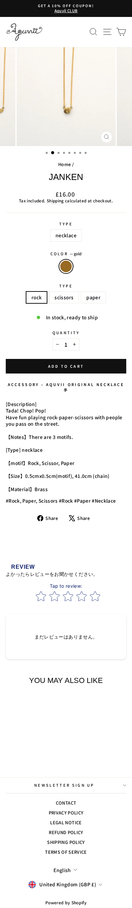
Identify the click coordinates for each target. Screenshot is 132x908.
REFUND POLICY (66, 832)
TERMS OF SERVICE (66, 852)
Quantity (66, 332)
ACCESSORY (23, 384)
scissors (63, 297)
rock (36, 297)
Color (66, 253)
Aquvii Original (70, 384)
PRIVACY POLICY (66, 812)
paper (93, 297)
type (66, 223)
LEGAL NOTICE (66, 822)
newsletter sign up (64, 785)
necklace (66, 235)
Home (64, 164)
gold (66, 266)
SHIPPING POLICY (66, 842)
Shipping (55, 200)
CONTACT (66, 803)
